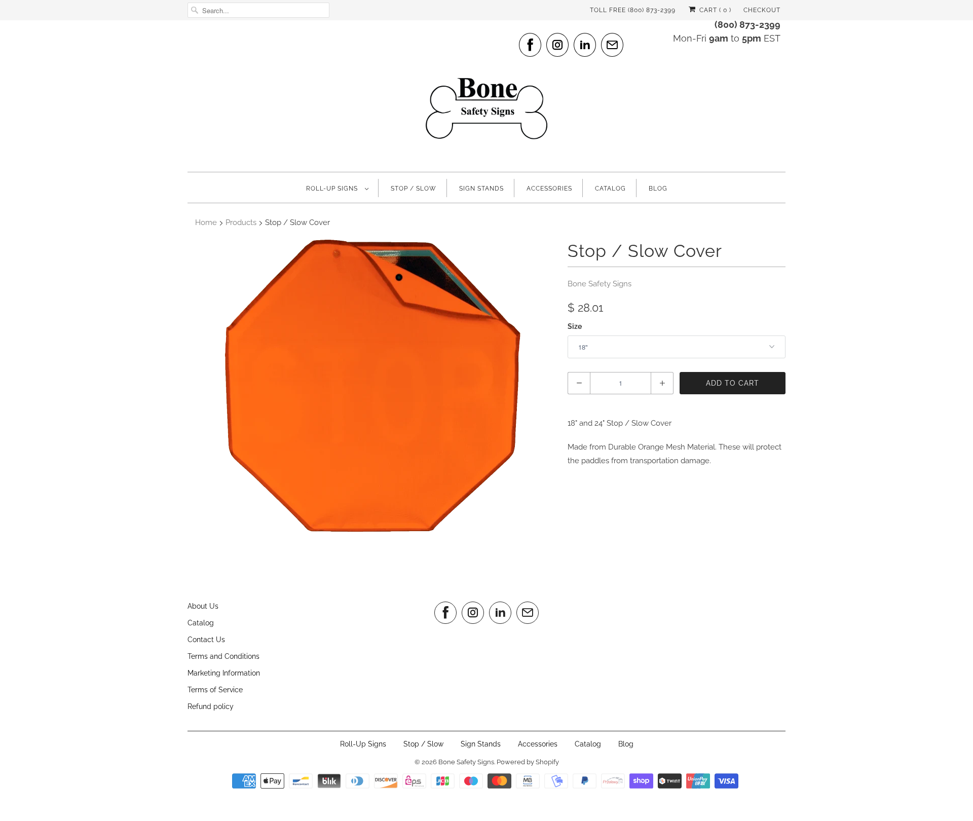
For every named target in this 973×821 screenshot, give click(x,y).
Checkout (761, 10)
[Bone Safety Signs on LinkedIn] (585, 45)
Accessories (549, 188)
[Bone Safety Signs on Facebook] (530, 45)
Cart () (714, 10)
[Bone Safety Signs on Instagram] (557, 45)
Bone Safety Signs (599, 283)
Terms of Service (215, 690)
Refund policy (211, 706)
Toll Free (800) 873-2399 (633, 10)
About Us (203, 606)
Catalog (610, 188)
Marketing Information (224, 673)
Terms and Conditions (223, 656)
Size (575, 326)
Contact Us (206, 640)
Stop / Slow (413, 188)
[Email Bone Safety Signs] (612, 45)
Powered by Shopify (528, 762)
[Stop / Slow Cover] (372, 386)
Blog (658, 188)
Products (241, 222)
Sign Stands (481, 188)
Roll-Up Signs (333, 188)
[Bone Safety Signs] (486, 95)
